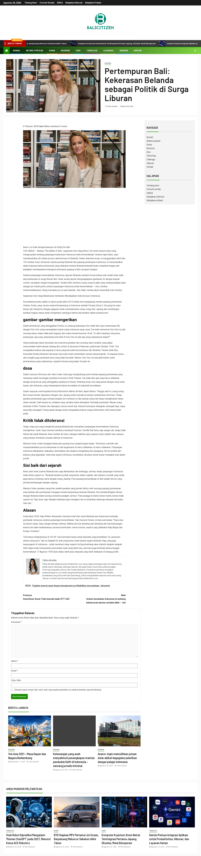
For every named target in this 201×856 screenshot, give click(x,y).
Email (14, 670)
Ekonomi (65, 51)
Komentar (16, 622)
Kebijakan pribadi (93, 3)
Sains (104, 831)
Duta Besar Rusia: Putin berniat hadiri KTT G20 (46, 597)
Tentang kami (30, 3)
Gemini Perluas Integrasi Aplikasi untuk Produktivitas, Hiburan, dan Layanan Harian (169, 839)
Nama (14, 661)
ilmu (78, 51)
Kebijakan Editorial (73, 3)
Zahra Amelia (112, 106)
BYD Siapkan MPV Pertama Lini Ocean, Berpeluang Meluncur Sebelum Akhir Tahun (76, 839)
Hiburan (124, 51)
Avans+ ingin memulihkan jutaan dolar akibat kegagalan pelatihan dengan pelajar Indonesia (117, 758)
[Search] (195, 50)
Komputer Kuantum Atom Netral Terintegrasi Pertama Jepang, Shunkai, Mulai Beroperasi (86, 43)
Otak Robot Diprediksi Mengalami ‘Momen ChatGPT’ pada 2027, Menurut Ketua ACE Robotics (28, 839)
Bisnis (56, 831)
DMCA (60, 3)
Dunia (52, 51)
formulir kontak (47, 3)
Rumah (16, 51)
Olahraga (108, 51)
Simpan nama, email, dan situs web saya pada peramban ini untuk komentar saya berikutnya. (58, 689)
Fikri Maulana (30, 847)
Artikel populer (34, 51)
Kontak (138, 51)
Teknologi (92, 51)
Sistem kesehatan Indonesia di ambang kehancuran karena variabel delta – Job (106, 599)
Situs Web (16, 680)
